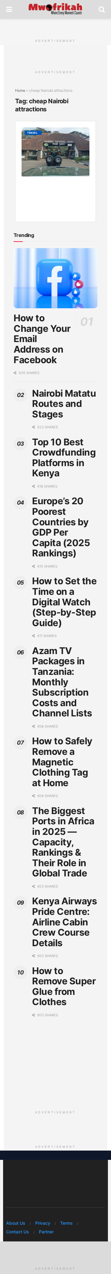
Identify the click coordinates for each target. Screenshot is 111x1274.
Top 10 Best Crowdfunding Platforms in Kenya (64, 457)
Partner (46, 1231)
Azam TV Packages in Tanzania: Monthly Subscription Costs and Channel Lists (62, 682)
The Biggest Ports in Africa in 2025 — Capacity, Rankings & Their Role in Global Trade (63, 842)
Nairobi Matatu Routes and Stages (64, 404)
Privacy (42, 1223)
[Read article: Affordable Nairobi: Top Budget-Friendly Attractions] (55, 151)
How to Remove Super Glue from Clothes (64, 986)
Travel (32, 132)
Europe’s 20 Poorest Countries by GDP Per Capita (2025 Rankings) (61, 527)
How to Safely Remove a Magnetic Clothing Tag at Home (62, 761)
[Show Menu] (9, 9)
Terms (66, 1223)
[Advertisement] (55, 26)
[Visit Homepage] (55, 9)
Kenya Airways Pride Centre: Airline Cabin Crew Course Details (64, 921)
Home (20, 90)
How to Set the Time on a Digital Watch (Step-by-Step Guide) (64, 601)
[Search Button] (102, 9)
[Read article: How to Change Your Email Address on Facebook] (55, 278)
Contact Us (17, 1231)
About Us (15, 1223)
